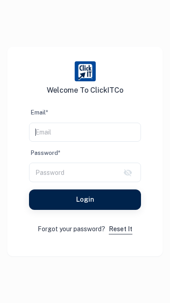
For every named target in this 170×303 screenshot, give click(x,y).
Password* (45, 152)
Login (85, 199)
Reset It (120, 229)
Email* (39, 112)
